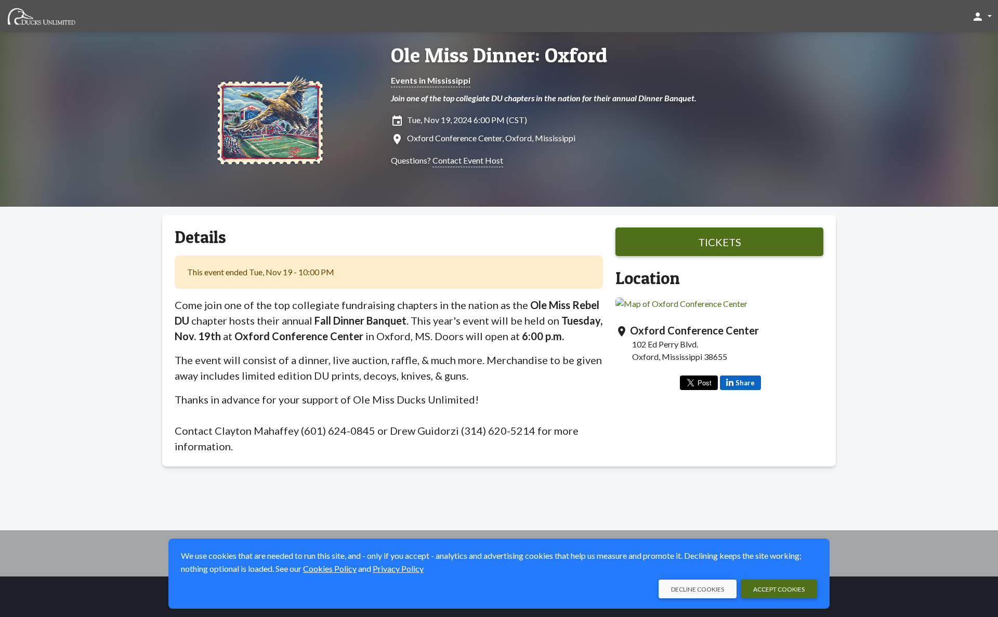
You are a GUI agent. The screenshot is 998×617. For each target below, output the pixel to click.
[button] (981, 16)
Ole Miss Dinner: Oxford (499, 55)
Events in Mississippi (430, 80)
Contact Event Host (467, 160)
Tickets (719, 242)
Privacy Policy (398, 568)
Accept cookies (779, 589)
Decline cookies (697, 589)
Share (745, 383)
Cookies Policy (330, 568)
